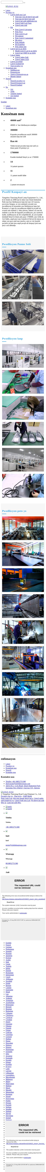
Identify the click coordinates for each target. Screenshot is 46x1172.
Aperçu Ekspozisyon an (19, 74)
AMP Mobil (27, 796)
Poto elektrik (20, 42)
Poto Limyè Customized (24, 38)
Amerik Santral (16, 94)
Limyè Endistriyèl (17, 64)
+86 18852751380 (12, 827)
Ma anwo (18, 40)
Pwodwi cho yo (7, 796)
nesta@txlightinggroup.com (16, 845)
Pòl (11, 27)
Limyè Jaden (15, 55)
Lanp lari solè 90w (14, 803)
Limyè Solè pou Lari (18, 15)
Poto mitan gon (20, 47)
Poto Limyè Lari (21, 34)
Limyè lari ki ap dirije (18, 49)
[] (24, 2)
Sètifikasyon (15, 70)
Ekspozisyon (15, 72)
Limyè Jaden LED (22, 59)
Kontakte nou (11, 98)
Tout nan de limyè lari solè (25, 19)
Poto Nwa (19, 32)
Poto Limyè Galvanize (23, 30)
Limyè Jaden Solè (21, 57)
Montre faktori (15, 77)
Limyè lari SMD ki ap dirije (25, 53)
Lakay (8, 10)
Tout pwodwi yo (16, 66)
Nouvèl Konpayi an (17, 83)
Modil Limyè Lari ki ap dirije (26, 51)
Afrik (12, 91)
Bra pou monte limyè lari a (23, 798)
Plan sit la (17, 796)
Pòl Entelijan (20, 44)
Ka (7, 87)
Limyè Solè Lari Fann (23, 23)
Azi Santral (14, 96)
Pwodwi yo (10, 12)
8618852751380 (12, 863)
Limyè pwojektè (16, 62)
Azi (11, 89)
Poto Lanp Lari (6, 798)
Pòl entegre (19, 36)
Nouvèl (8, 79)
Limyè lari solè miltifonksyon (26, 21)
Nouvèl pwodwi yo (17, 81)
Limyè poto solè (21, 25)
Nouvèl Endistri (16, 85)
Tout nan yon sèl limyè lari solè (26, 17)
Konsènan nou (11, 68)
